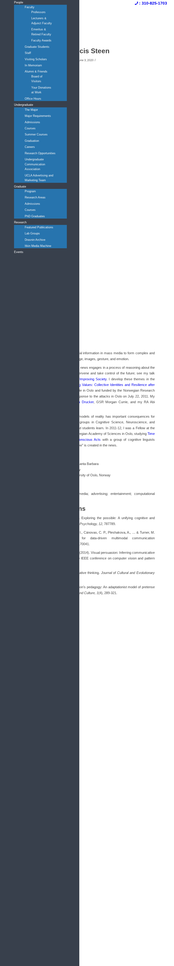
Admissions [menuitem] (32, 122)
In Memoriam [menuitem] (33, 65)
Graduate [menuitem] (20, 186)
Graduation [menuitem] (32, 140)
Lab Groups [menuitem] (32, 233)
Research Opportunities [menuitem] (40, 153)
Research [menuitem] (20, 222)
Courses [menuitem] (30, 128)
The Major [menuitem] (31, 109)
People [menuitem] (18, 2)
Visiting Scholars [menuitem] (36, 59)
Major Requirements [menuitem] (38, 116)
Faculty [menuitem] (29, 7)
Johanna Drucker (80, 402)
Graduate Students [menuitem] (37, 46)
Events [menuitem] (18, 252)
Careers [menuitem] (30, 147)
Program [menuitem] (30, 191)
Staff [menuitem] (28, 53)
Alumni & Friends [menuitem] (36, 71)
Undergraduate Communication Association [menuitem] (35, 164)
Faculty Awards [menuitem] (41, 40)
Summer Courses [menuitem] (36, 134)
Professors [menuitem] (38, 12)
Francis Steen (87, 51)
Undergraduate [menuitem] (23, 104)
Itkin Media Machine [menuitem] (38, 246)
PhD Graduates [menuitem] (35, 216)
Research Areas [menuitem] (35, 197)
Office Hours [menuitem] (33, 98)
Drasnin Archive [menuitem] (35, 239)
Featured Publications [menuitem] (39, 227)
